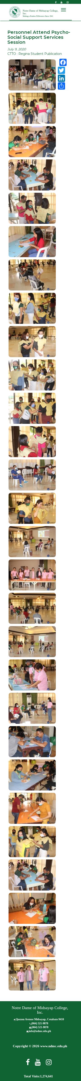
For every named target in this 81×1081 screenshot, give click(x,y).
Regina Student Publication (40, 54)
